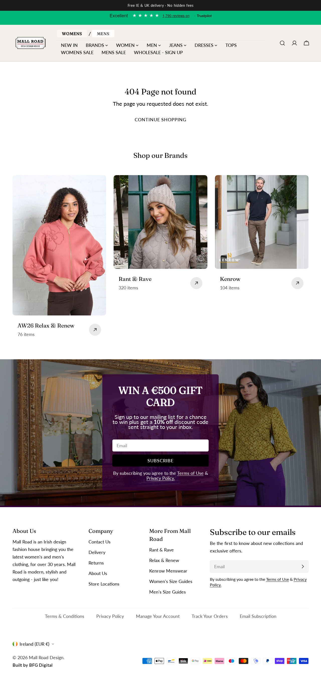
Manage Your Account (158, 616)
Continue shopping (160, 119)
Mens (103, 33)
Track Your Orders (210, 616)
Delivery (97, 552)
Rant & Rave (161, 549)
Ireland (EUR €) (34, 644)
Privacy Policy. (160, 478)
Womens (72, 33)
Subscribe (160, 460)
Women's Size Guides (170, 581)
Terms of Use (190, 473)
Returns (96, 562)
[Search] (282, 43)
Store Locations (104, 584)
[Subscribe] (302, 566)
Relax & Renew (164, 560)
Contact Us (100, 541)
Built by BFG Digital (32, 664)
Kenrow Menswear (168, 571)
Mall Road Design (46, 657)
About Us (98, 573)
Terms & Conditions (64, 616)
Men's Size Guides (167, 592)
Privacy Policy (110, 616)
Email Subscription (258, 616)
